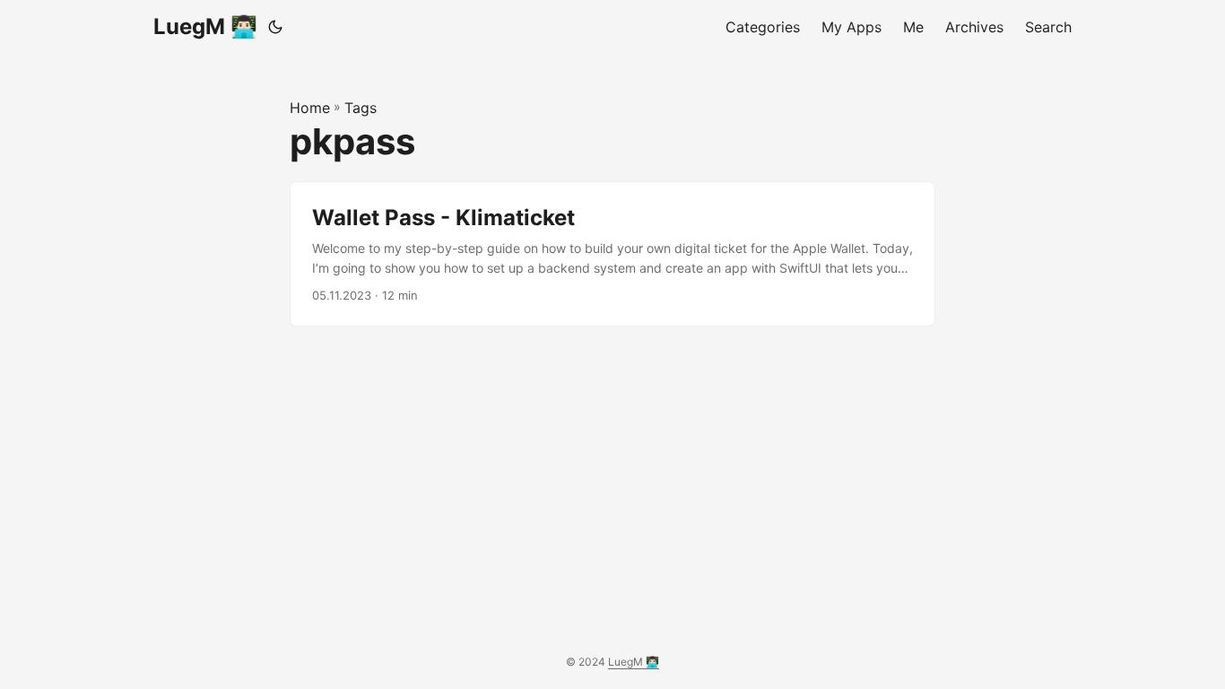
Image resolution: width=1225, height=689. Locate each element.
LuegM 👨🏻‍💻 (205, 26)
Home (310, 108)
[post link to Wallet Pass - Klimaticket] (612, 254)
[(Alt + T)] (275, 27)
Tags (360, 108)
